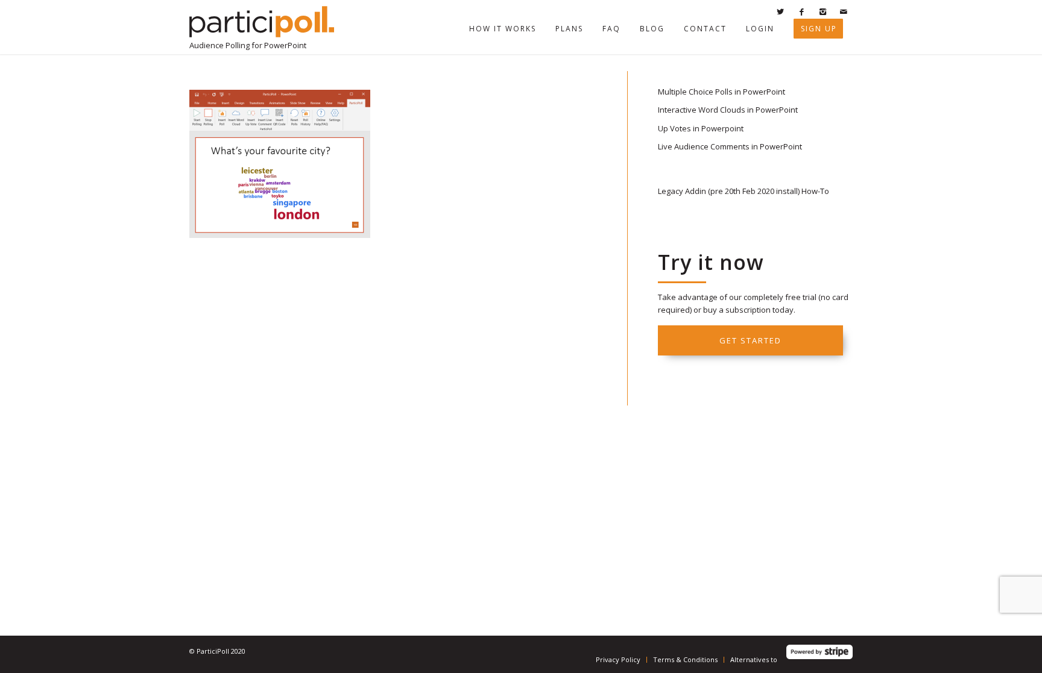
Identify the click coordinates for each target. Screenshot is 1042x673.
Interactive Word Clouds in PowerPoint (728, 109)
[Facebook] (801, 11)
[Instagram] (822, 11)
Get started (750, 340)
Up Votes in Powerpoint (701, 128)
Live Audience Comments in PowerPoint (730, 146)
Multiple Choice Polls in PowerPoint (721, 91)
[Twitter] (780, 11)
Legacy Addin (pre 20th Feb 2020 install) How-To (743, 191)
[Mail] (844, 11)
